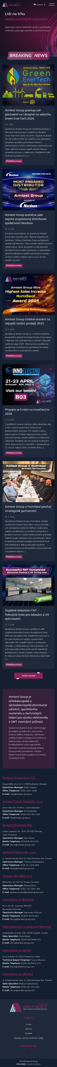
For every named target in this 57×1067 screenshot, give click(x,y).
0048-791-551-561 (30, 987)
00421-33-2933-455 (30, 889)
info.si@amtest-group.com (22, 943)
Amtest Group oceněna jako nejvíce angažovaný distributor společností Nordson (26, 219)
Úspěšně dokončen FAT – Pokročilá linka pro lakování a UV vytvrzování (27, 614)
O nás (28, 1024)
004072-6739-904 (30, 916)
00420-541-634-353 (30, 814)
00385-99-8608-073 (31, 939)
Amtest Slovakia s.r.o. (17, 876)
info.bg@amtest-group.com (22, 919)
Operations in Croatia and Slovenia (26, 926)
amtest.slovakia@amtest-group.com (26, 892)
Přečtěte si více (13, 161)
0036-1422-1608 (28, 790)
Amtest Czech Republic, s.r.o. (22, 801)
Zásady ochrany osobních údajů (28, 1038)
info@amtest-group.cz (20, 818)
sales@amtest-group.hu (21, 794)
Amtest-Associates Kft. (19, 777)
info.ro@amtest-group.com (22, 844)
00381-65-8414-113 (31, 963)
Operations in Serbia (16, 950)
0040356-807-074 (30, 841)
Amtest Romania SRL (17, 825)
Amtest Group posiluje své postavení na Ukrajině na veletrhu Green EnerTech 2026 (28, 114)
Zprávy (28, 1029)
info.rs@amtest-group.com (22, 966)
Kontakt (28, 1033)
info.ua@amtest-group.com (22, 990)
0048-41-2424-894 (29, 865)
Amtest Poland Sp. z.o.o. (19, 852)
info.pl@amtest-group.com (22, 868)
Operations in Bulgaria (18, 899)
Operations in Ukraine (17, 974)
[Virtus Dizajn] (28, 1064)
